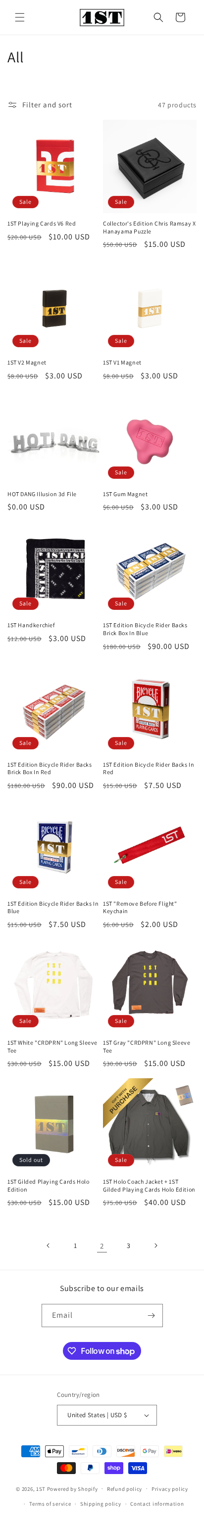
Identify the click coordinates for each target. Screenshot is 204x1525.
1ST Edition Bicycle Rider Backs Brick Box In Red (49, 768)
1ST (41, 1488)
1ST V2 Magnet (27, 362)
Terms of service (50, 1503)
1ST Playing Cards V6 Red (41, 223)
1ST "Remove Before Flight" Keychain (140, 907)
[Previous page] (48, 1245)
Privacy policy (170, 1488)
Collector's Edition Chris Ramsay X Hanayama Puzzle (149, 227)
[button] (20, 17)
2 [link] (102, 1245)
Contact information (157, 1503)
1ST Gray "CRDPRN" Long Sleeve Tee (146, 1046)
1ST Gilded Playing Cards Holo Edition (48, 1185)
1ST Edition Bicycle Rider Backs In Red (148, 768)
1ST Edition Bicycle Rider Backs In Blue (53, 907)
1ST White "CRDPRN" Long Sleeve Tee (52, 1046)
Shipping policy (100, 1503)
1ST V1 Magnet (122, 362)
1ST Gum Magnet (125, 494)
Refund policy (124, 1488)
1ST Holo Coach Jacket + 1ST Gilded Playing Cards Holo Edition (149, 1185)
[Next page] (155, 1245)
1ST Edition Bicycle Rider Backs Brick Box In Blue (145, 629)
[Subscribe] (151, 1315)
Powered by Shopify (72, 1488)
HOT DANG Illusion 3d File (42, 494)
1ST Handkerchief (31, 625)
